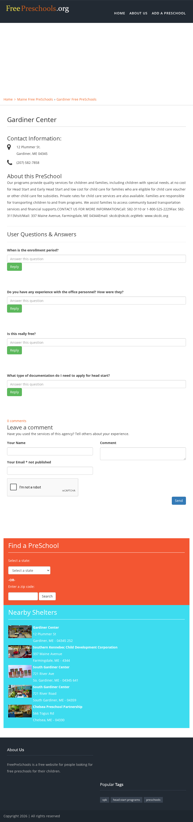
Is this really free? (21, 333)
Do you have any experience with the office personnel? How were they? (65, 292)
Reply (14, 266)
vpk (104, 800)
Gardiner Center (46, 627)
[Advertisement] (96, 58)
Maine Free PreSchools (35, 99)
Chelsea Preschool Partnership (57, 706)
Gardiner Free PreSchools (76, 99)
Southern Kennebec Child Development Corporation (75, 647)
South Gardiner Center (51, 667)
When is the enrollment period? (33, 250)
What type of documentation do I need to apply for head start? (58, 375)
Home (119, 13)
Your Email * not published (29, 462)
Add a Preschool (169, 13)
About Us (138, 13)
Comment (108, 443)
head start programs (126, 800)
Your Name (16, 443)
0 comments (16, 421)
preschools (153, 800)
